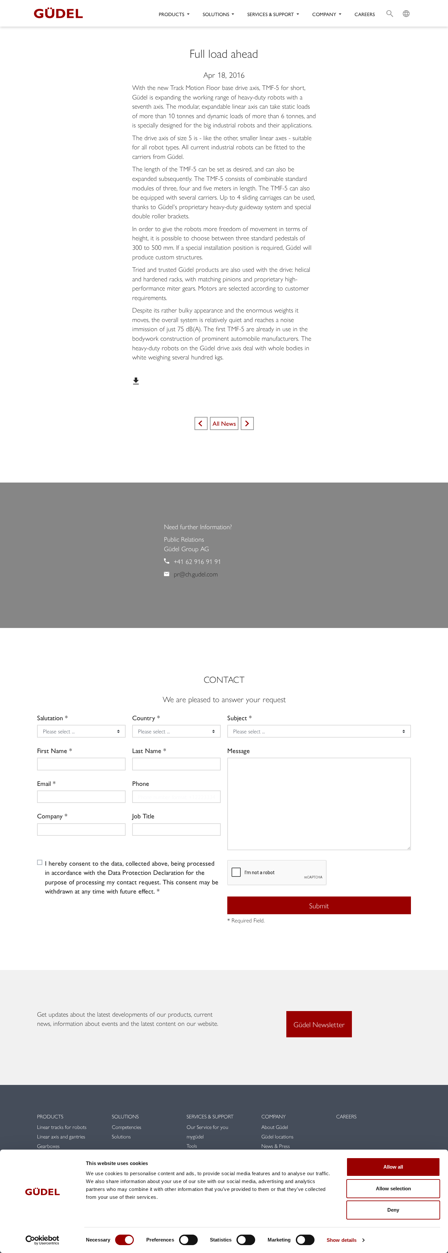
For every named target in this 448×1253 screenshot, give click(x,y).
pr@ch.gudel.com (196, 573)
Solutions (125, 1116)
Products (50, 1116)
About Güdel (274, 1127)
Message (238, 750)
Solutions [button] (217, 14)
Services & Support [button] (271, 14)
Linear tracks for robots (62, 1127)
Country (143, 717)
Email (44, 783)
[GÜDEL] (61, 13)
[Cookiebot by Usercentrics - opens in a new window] (42, 1240)
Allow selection (393, 1188)
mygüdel (195, 1136)
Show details (341, 1240)
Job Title (143, 815)
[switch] (188, 1240)
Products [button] (172, 14)
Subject (237, 717)
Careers (365, 14)
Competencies (126, 1127)
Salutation (50, 717)
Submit (319, 905)
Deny (393, 1210)
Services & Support (210, 1116)
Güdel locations (277, 1136)
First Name (52, 750)
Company (50, 815)
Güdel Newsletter (319, 1024)
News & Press (275, 1146)
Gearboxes (48, 1146)
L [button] (406, 5)
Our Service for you (207, 1127)
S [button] (390, 5)
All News (224, 423)
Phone (140, 783)
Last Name (146, 750)
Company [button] (324, 14)
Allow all (393, 1167)
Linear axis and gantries (61, 1136)
